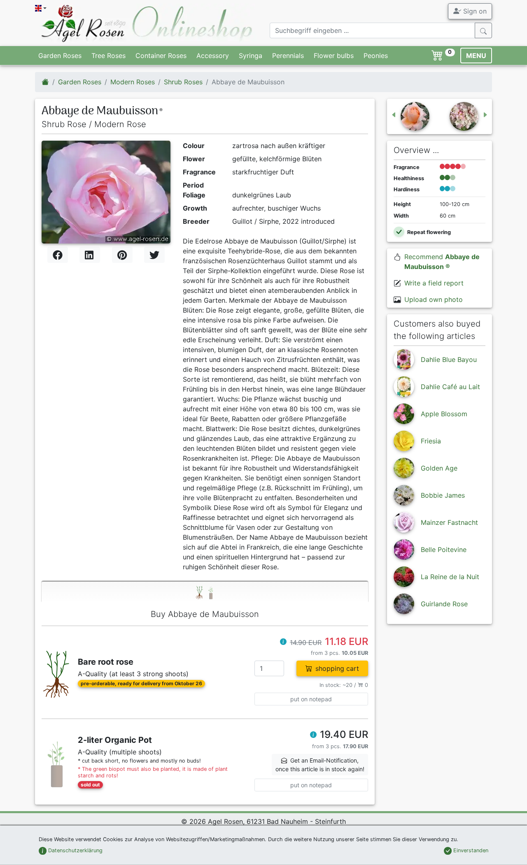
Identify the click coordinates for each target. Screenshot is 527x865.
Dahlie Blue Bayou (449, 359)
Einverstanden (470, 850)
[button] (283, 642)
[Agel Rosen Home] (45, 82)
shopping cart (337, 668)
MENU (476, 55)
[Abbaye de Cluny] (410, 116)
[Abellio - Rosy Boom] (469, 116)
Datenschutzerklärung (75, 850)
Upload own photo (433, 299)
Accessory (212, 55)
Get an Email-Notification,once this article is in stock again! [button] (319, 764)
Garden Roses (60, 55)
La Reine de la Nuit (450, 577)
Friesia (431, 441)
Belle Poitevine (443, 549)
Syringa (250, 55)
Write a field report (434, 283)
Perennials (288, 55)
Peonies (376, 55)
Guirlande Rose (444, 604)
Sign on (474, 11)
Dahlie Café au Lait (450, 387)
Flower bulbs (334, 55)
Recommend (442, 262)
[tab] (205, 592)
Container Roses (161, 55)
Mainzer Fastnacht (449, 522)
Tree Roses (108, 55)
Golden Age (439, 468)
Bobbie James (443, 495)
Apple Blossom (444, 414)
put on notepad (311, 699)
